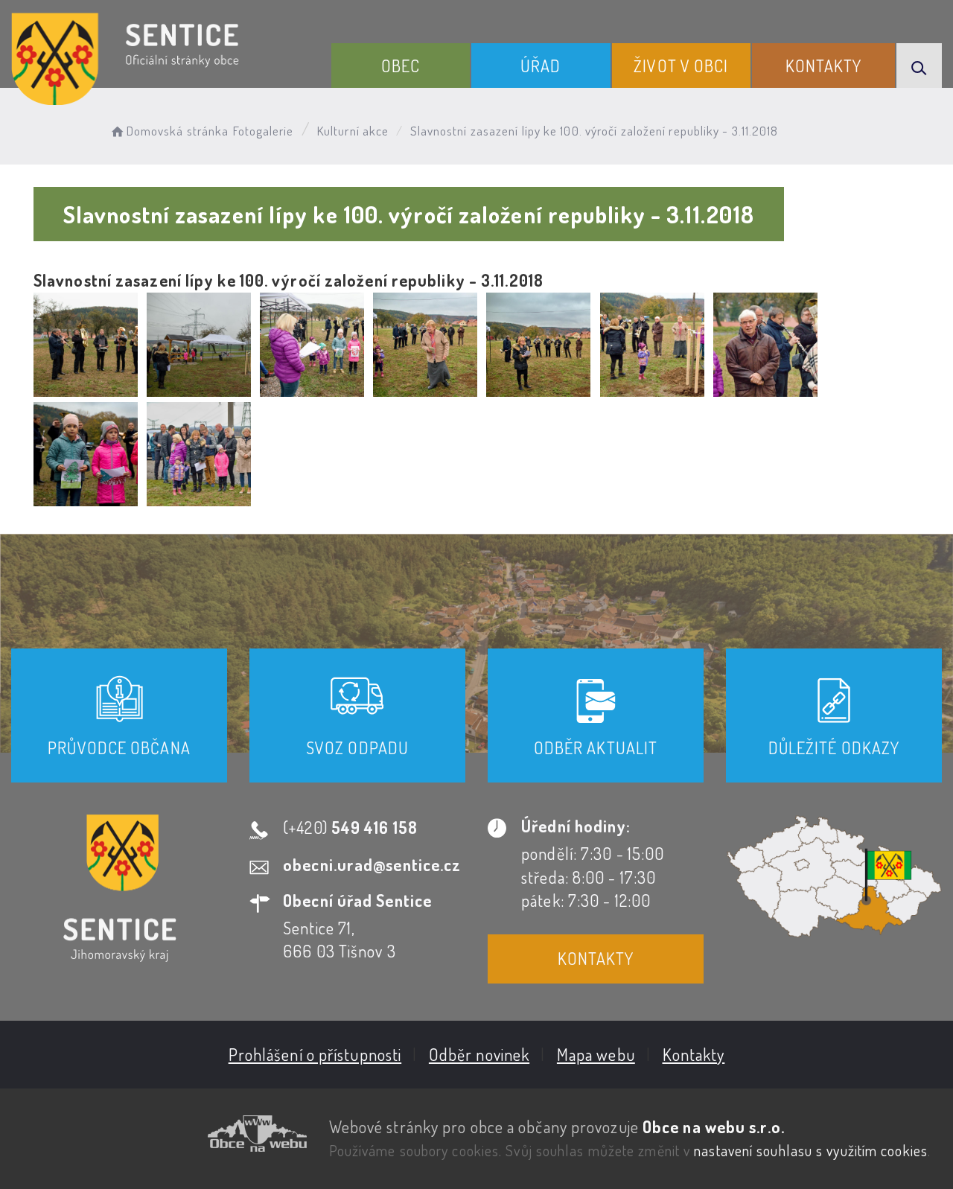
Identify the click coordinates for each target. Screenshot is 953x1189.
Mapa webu (596, 1054)
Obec (400, 65)
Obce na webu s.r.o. (714, 1126)
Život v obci (681, 65)
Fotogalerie (263, 130)
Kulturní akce (353, 130)
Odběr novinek (479, 1054)
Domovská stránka (178, 130)
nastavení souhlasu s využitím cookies (811, 1150)
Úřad (540, 65)
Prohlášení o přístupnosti (315, 1054)
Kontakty (823, 65)
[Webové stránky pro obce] (159, 1133)
